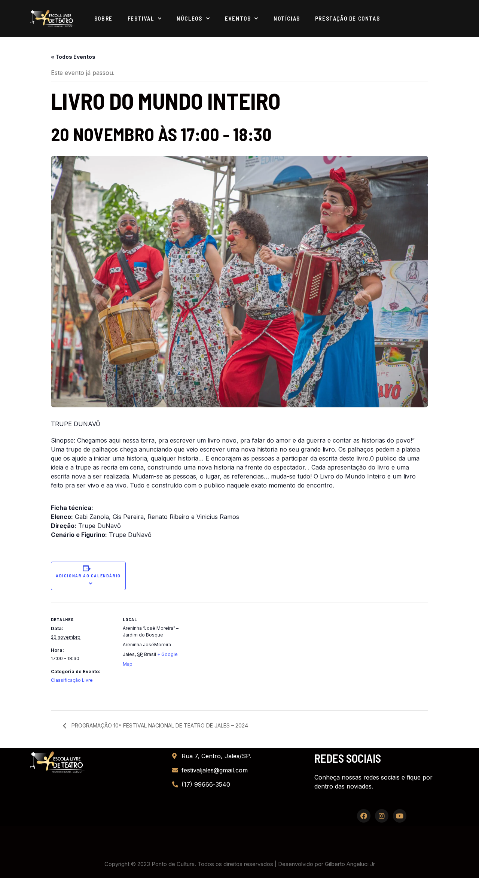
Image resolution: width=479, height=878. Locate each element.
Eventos (238, 18)
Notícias (287, 18)
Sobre (103, 18)
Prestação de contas (347, 18)
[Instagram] (381, 816)
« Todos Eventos (73, 57)
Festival (141, 18)
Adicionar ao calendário (88, 575)
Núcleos (189, 18)
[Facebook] (363, 816)
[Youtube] (399, 816)
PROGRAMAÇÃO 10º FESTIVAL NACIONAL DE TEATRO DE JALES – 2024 (159, 725)
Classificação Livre (72, 680)
